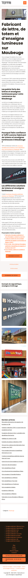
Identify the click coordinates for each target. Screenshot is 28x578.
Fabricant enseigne (8, 566)
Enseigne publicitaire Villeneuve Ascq (15, 526)
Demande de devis (14, 256)
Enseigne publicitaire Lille (12, 531)
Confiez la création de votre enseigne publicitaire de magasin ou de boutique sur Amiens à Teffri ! (15, 240)
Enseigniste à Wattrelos (8, 490)
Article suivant (14, 268)
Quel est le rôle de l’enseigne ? (9, 464)
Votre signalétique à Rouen (8, 468)
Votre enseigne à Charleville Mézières (11, 474)
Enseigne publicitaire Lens (12, 530)
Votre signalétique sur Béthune (9, 477)
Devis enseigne (17, 566)
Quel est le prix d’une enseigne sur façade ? (12, 461)
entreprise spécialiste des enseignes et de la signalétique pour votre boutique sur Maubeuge (13, 147)
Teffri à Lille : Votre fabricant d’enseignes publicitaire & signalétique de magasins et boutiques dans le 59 (15, 245)
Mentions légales (14, 550)
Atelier (14, 547)
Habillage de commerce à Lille (9, 438)
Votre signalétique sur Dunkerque (10, 484)
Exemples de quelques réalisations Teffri (12, 441)
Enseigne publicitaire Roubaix (13, 535)
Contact (14, 549)
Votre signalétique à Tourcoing (9, 480)
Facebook (14, 552)
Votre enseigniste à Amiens (8, 487)
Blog (14, 545)
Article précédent (14, 264)
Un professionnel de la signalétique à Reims (12, 471)
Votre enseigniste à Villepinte (9, 493)
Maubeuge (11, 510)
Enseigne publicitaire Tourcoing (13, 533)
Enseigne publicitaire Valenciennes (14, 528)
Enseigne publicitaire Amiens (13, 541)
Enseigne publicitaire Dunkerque (14, 537)
